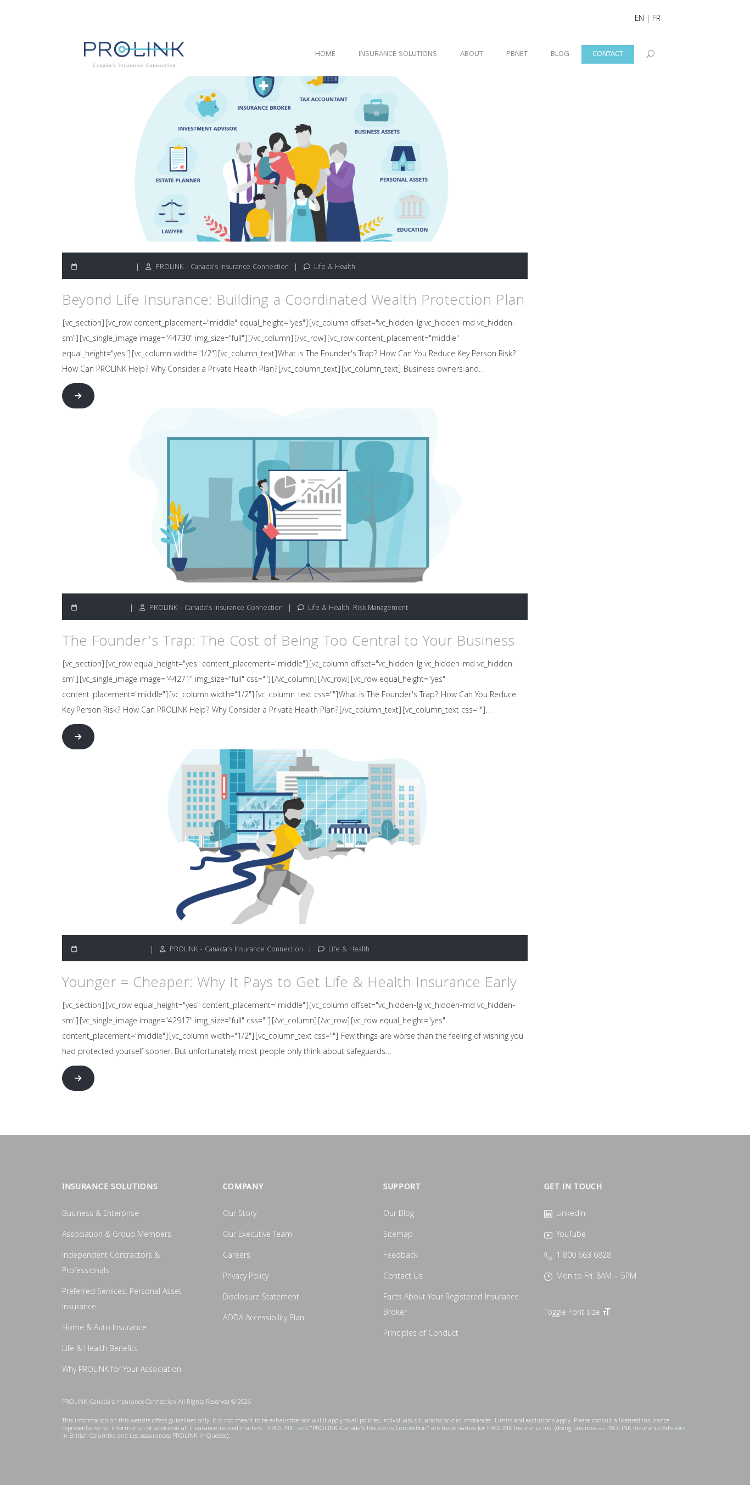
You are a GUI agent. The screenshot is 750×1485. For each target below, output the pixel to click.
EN (639, 19)
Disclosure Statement (261, 1297)
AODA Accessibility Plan (263, 1318)
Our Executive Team (257, 1235)
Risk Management (380, 608)
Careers (236, 1256)
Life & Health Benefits (100, 1349)
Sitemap (398, 1235)
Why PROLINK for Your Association (121, 1370)
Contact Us (403, 1277)
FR (656, 19)
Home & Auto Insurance (104, 1328)
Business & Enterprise (100, 1214)
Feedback (400, 1256)
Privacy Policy (245, 1277)
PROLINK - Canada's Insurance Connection (222, 267)
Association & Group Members (116, 1235)
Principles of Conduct (420, 1334)
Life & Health (334, 267)
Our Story (239, 1214)
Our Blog (398, 1214)
